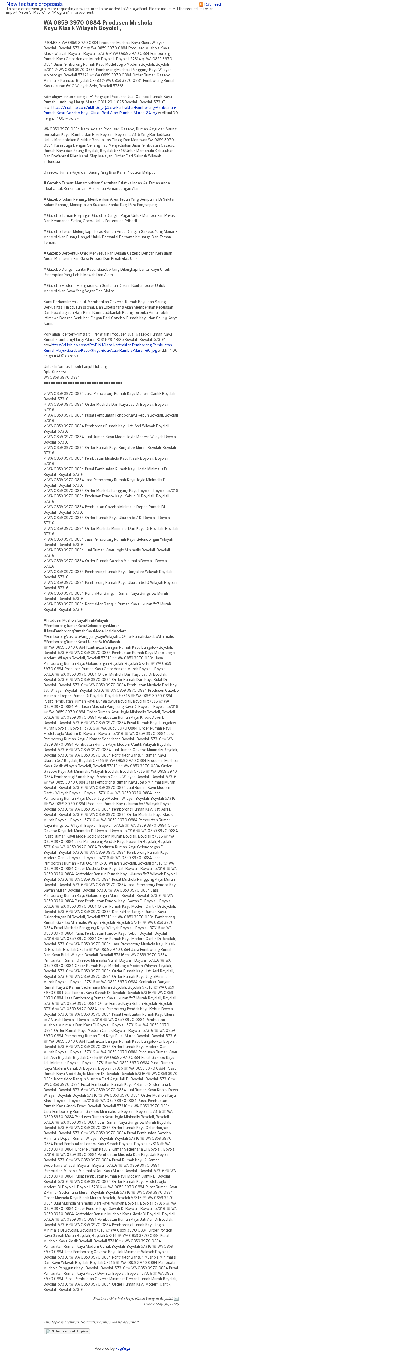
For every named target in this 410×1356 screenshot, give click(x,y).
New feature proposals (34, 4)
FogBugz (123, 1348)
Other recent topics (69, 1331)
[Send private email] (176, 1299)
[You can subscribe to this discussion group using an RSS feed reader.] (201, 4)
